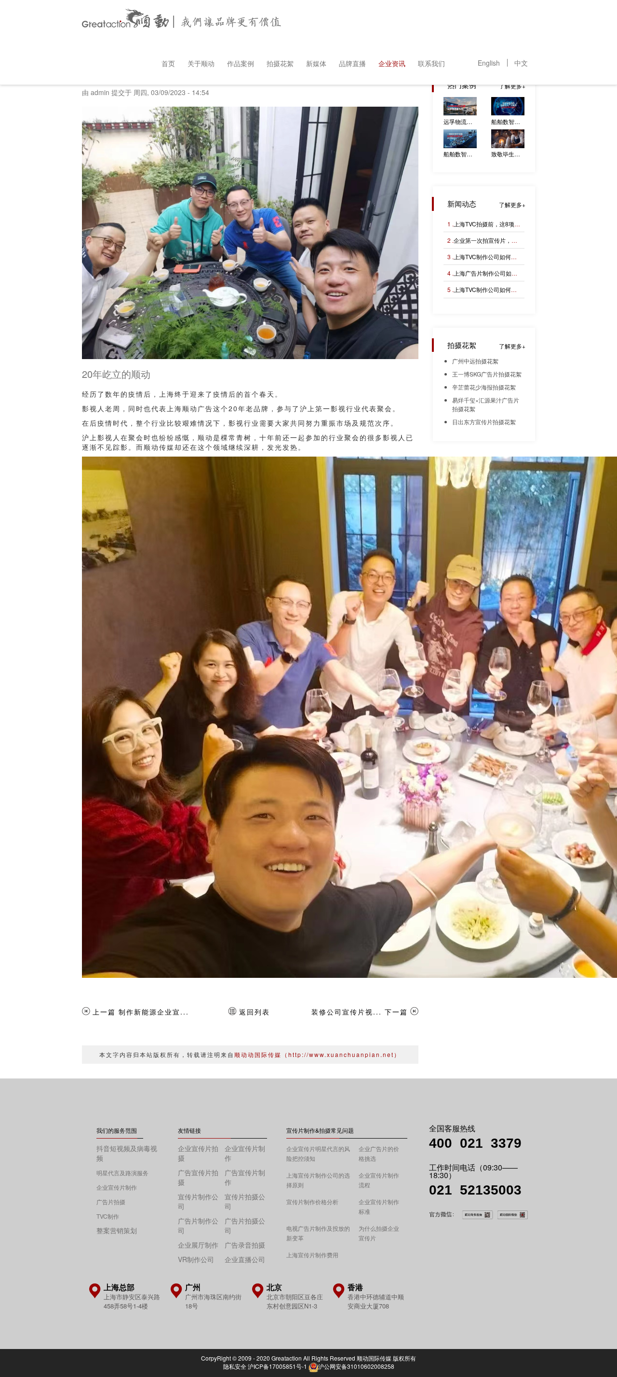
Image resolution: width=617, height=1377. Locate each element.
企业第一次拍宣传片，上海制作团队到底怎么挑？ (517, 240)
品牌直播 (352, 63)
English (489, 63)
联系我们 (431, 63)
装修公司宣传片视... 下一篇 (359, 1011)
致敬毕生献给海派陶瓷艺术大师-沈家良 (507, 154)
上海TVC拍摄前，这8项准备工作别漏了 (504, 224)
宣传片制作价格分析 (312, 1201)
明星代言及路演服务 (122, 1172)
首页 (168, 63)
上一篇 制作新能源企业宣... (141, 1011)
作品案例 (240, 63)
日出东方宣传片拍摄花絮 (484, 421)
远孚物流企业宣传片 (460, 121)
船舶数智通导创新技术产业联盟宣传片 (507, 121)
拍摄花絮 (280, 63)
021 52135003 (475, 1189)
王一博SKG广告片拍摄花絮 (487, 374)
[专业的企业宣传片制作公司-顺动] (181, 21)
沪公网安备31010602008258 (356, 1366)
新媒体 (316, 63)
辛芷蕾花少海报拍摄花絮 (484, 387)
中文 (521, 63)
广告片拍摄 (110, 1201)
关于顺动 (201, 63)
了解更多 (510, 86)
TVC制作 (107, 1216)
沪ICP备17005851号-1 (277, 1366)
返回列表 (254, 1011)
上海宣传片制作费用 (312, 1255)
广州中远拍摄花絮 (475, 361)
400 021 (460, 1143)
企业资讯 (391, 63)
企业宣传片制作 (116, 1187)
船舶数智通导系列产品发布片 (460, 154)
